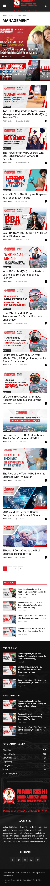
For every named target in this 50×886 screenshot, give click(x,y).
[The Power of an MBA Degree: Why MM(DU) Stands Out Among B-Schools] (25, 138)
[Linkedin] (24, 859)
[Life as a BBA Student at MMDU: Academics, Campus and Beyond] (25, 382)
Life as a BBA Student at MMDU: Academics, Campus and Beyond (22, 398)
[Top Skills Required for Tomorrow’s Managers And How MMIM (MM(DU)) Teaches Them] (25, 96)
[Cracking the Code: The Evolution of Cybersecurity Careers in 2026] (9, 619)
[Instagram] (18, 859)
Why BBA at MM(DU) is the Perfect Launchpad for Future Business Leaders (23, 274)
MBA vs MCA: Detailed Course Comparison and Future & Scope (22, 514)
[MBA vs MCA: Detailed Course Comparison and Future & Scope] (25, 497)
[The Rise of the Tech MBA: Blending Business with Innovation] (25, 459)
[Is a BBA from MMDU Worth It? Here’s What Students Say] (25, 218)
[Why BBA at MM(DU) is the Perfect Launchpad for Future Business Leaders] (25, 257)
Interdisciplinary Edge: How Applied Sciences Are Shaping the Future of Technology (32, 591)
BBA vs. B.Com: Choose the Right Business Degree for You (22, 552)
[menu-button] (4, 5)
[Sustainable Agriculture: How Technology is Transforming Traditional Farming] (9, 606)
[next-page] (20, 568)
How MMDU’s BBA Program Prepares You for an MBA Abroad (25, 196)
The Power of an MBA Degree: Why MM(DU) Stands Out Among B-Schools (23, 156)
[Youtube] (37, 859)
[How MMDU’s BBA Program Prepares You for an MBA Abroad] (25, 180)
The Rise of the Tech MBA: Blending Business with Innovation (24, 475)
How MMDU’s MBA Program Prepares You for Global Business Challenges (22, 316)
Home (5, 15)
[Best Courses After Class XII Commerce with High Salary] (25, 42)
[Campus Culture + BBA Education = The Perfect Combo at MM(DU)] (25, 420)
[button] (46, 5)
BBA (4, 45)
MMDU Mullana (8, 121)
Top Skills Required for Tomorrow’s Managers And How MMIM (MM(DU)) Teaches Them (25, 114)
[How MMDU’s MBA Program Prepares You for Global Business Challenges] (25, 298)
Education (12, 15)
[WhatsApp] (31, 859)
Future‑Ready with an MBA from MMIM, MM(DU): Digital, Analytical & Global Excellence (24, 358)
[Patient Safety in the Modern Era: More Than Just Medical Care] (9, 632)
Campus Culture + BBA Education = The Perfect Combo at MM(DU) (23, 437)
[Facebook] (12, 859)
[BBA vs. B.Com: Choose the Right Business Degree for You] (25, 536)
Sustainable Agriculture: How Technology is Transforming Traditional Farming (30, 605)
